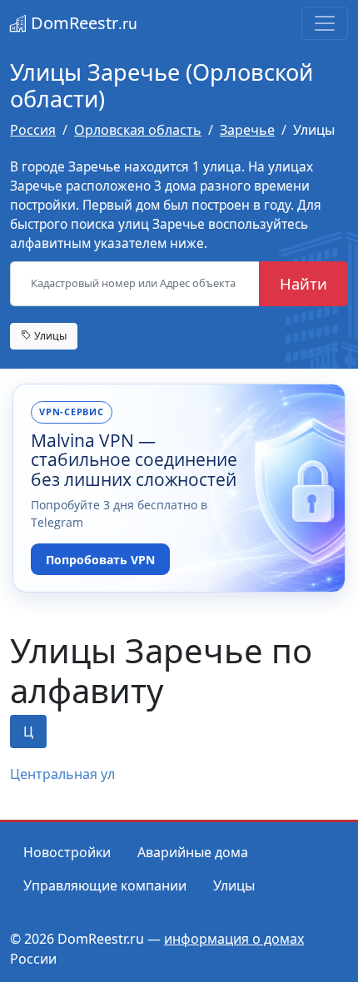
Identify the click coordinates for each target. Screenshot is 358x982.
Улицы (49, 336)
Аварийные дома (192, 852)
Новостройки (67, 852)
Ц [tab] (28, 731)
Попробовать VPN (100, 560)
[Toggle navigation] (324, 23)
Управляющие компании (104, 885)
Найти (303, 283)
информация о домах (234, 939)
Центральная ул (62, 774)
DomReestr (82, 23)
